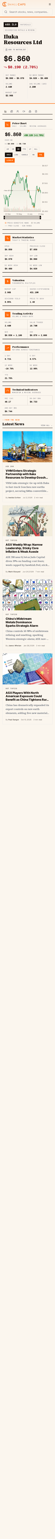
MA (34, 155)
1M (8, 149)
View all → (47, 425)
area (9, 155)
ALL (36, 149)
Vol (40, 155)
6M (18, 149)
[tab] (5, 111)
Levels (10, 160)
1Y (30, 149)
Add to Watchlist (17, 50)
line (16, 155)
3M (13, 149)
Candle (25, 155)
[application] (27, 191)
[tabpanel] (27, 421)
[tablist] (27, 111)
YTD (24, 149)
